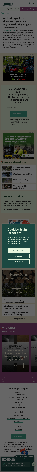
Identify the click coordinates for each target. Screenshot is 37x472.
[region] (18, 236)
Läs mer (18, 243)
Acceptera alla (18, 250)
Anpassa (18, 256)
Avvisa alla (19, 261)
